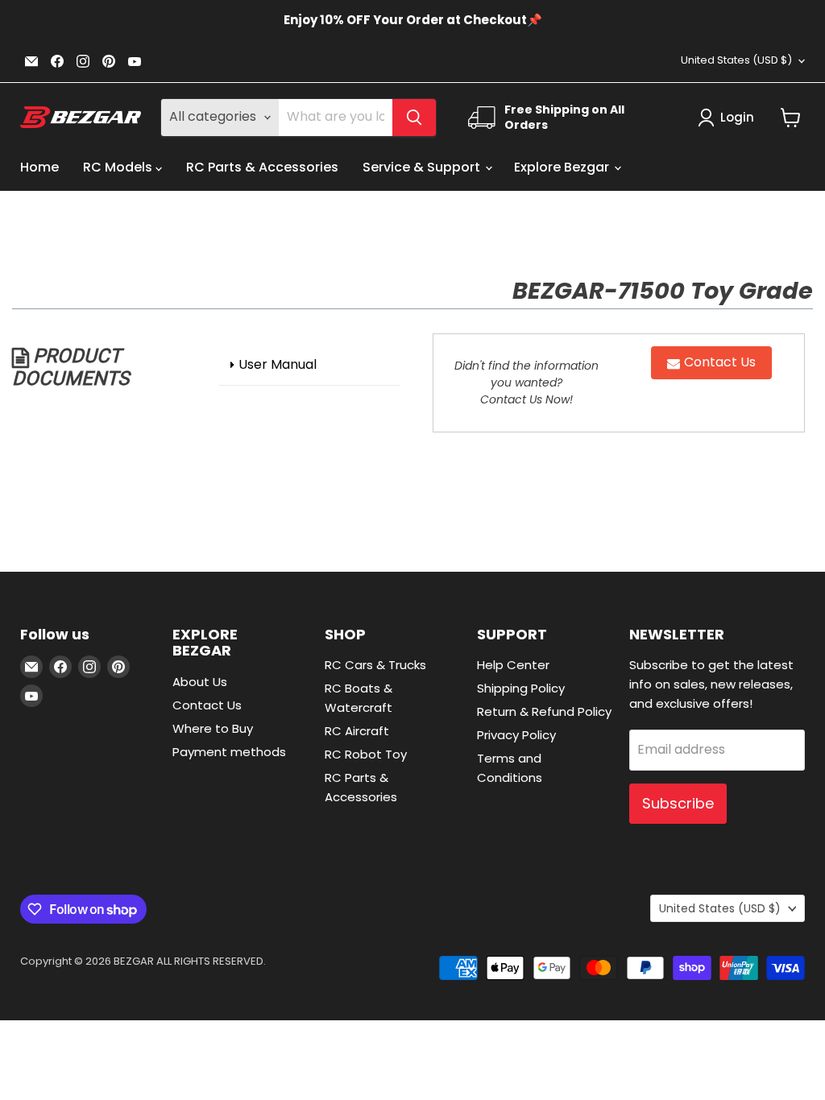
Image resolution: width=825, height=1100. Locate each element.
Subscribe (678, 803)
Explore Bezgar (563, 167)
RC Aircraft (357, 730)
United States (736, 60)
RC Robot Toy (366, 754)
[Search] (414, 117)
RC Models (119, 167)
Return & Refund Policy (544, 711)
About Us (199, 681)
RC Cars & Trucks (375, 664)
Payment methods (229, 751)
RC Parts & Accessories (262, 167)
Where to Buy (212, 728)
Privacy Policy (516, 734)
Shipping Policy (521, 688)
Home (39, 167)
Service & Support (423, 167)
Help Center (513, 664)
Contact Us (207, 705)
